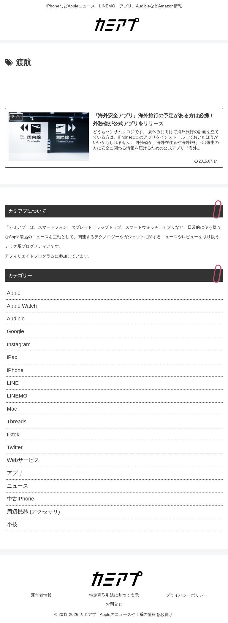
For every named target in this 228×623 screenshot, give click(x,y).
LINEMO (17, 396)
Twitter (15, 447)
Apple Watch (22, 306)
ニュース (17, 486)
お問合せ (114, 604)
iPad (12, 357)
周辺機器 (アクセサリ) (33, 512)
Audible (16, 319)
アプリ (15, 473)
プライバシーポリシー (187, 595)
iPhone (15, 370)
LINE (13, 383)
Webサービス (23, 460)
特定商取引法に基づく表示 (114, 595)
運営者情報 (41, 595)
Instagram (19, 344)
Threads (16, 422)
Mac (12, 409)
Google (15, 331)
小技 (12, 524)
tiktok (13, 435)
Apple (13, 293)
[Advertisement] (114, 85)
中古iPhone (20, 499)
